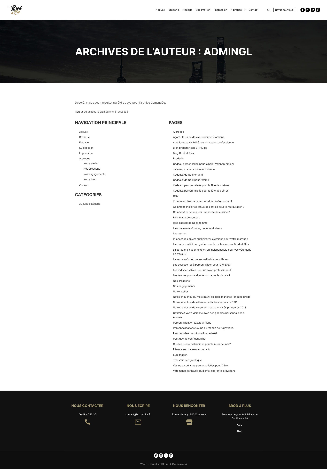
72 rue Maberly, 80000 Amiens (189, 414)
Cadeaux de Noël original (188, 174)
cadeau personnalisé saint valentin (194, 169)
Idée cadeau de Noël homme (190, 222)
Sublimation (86, 147)
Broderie (84, 137)
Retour (79, 111)
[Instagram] (308, 10)
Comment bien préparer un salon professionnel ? (202, 201)
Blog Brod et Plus (183, 153)
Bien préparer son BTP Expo (190, 147)
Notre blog (89, 179)
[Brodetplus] (15, 10)
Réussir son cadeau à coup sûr (191, 349)
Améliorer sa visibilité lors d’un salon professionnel (204, 142)
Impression (86, 153)
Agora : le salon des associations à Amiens (198, 137)
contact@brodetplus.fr (138, 414)
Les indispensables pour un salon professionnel (202, 270)
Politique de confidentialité (189, 338)
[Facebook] (302, 10)
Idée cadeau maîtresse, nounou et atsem (197, 228)
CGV (175, 196)
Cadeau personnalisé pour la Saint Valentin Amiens (204, 164)
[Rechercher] (269, 10)
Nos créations (91, 168)
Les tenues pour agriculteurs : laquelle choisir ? (201, 275)
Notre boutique (284, 10)
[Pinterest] (318, 10)
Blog (239, 431)
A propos (84, 158)
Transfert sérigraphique (187, 360)
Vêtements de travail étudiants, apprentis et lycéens (204, 370)
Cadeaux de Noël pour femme (191, 180)
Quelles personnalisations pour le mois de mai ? (202, 344)
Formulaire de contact (186, 217)
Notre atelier (91, 163)
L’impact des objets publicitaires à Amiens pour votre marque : (210, 239)
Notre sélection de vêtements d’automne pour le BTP (205, 302)
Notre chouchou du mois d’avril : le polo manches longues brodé (211, 296)
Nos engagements (94, 174)
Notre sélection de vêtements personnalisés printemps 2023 (209, 307)
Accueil (83, 131)
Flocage (84, 142)
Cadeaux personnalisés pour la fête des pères (201, 190)
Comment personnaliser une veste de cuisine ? (201, 212)
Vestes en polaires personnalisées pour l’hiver (201, 365)
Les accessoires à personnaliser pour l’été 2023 (202, 264)
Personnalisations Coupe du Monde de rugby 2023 (204, 328)
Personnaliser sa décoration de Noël (195, 333)
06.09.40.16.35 (87, 414)
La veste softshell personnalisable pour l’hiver (200, 259)
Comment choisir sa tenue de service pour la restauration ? (208, 206)
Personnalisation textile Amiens (192, 322)
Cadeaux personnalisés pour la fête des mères (201, 185)
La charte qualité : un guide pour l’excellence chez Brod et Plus (211, 244)
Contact (84, 185)
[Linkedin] (313, 10)
